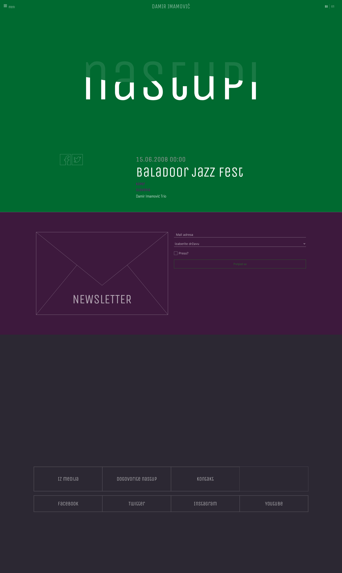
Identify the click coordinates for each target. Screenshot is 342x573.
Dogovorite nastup (137, 479)
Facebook (68, 503)
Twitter (136, 503)
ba (326, 6)
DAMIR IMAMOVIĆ (171, 6)
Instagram (205, 503)
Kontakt (205, 479)
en (332, 6)
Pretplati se (240, 264)
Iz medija (68, 479)
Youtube (274, 503)
